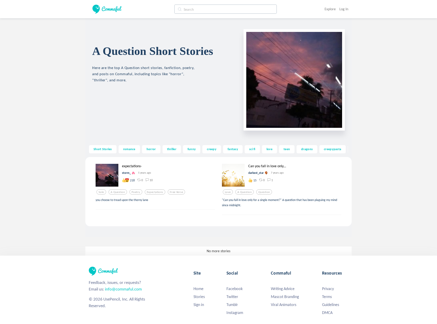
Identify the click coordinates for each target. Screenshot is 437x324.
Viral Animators (283, 304)
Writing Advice (283, 288)
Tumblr (232, 304)
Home (198, 288)
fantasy (233, 149)
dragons (307, 149)
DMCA (327, 312)
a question (118, 192)
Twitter (232, 296)
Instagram (234, 312)
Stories (199, 296)
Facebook (234, 288)
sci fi (252, 149)
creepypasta (332, 149)
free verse (176, 192)
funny (192, 149)
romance (129, 149)
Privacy (328, 288)
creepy (211, 149)
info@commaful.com (123, 289)
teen (287, 149)
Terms (327, 296)
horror (151, 149)
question (264, 192)
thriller (171, 149)
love (269, 149)
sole (101, 192)
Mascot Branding (285, 296)
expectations (155, 192)
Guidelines (330, 304)
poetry (136, 192)
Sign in (198, 304)
